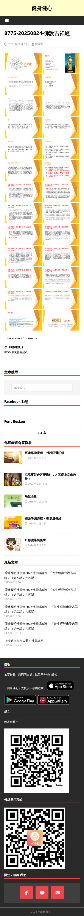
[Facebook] (26, 892)
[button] (6, 20)
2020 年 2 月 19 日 (38, 483)
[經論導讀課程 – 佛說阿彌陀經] (13, 457)
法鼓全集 (31, 496)
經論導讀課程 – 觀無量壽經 (43, 518)
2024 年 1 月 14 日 (38, 458)
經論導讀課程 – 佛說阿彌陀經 (44, 453)
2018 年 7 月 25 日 (38, 501)
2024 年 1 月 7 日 (37, 523)
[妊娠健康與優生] (13, 544)
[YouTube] (42, 892)
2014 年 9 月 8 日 (37, 545)
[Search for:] (42, 387)
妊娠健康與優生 (35, 540)
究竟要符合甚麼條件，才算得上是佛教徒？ (50, 476)
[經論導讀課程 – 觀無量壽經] (13, 522)
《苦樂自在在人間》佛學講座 (24, 641)
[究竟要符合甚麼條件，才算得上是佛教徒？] (13, 479)
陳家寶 (39, 44)
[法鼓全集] (13, 501)
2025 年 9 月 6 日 (18, 44)
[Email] (57, 892)
